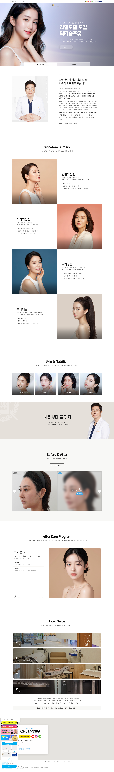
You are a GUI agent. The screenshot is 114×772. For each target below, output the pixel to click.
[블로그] (92, 1)
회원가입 (23, 1)
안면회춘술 (73, 64)
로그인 (20, 1)
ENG (13, 1)
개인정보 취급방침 (46, 761)
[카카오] (86, 1)
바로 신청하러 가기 (66, 47)
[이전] (14, 491)
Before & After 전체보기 (56, 465)
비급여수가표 (59, 761)
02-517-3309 (99, 1)
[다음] (99, 491)
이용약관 (53, 761)
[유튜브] (88, 1)
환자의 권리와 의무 (67, 761)
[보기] (12, 763)
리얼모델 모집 (40, 64)
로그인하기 (79, 493)
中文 (16, 1)
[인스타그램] (90, 1)
